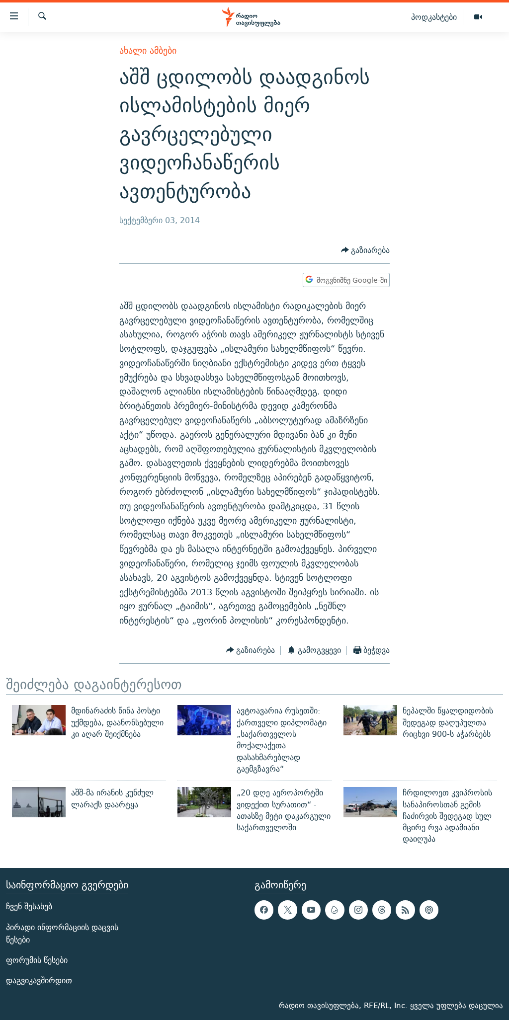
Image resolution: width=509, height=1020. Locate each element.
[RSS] (405, 909)
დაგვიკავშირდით (39, 980)
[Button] (365, 250)
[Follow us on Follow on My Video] (334, 909)
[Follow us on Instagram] (358, 909)
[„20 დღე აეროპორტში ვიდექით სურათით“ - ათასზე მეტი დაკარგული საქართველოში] (204, 802)
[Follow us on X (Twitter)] (287, 909)
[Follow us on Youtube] (311, 909)
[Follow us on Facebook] (263, 909)
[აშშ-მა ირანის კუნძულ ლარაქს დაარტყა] (39, 802)
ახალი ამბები (147, 50)
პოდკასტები (434, 17)
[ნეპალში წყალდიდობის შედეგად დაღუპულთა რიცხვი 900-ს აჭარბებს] (370, 720)
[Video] (478, 17)
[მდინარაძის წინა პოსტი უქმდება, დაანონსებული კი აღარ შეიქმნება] (39, 720)
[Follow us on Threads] (381, 909)
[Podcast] (429, 909)
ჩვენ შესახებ (29, 906)
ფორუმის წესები (37, 960)
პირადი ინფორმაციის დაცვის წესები (62, 933)
